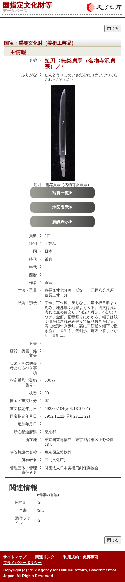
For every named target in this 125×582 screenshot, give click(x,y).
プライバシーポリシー (22, 563)
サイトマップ (14, 557)
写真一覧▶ (62, 192)
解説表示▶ (62, 221)
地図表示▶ (62, 207)
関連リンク (44, 557)
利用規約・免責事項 (80, 557)
